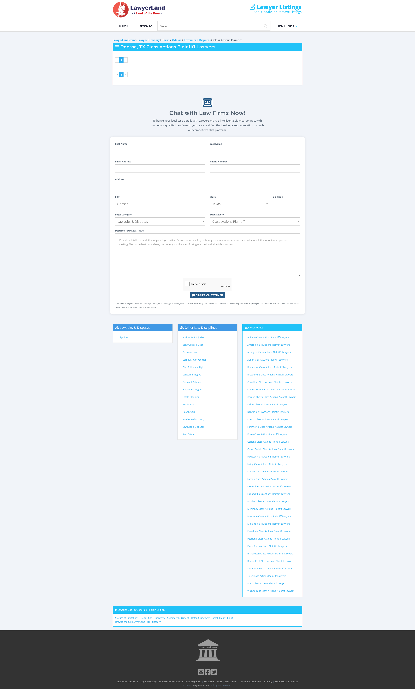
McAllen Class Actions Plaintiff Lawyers (268, 501)
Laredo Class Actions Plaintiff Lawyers (267, 479)
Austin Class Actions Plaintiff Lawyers (267, 359)
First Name (121, 143)
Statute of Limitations (126, 617)
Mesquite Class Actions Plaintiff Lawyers (269, 516)
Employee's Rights (192, 389)
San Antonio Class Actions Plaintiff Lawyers (270, 568)
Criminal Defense (192, 382)
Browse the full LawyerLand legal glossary (138, 621)
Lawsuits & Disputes (197, 40)
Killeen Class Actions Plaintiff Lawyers (267, 471)
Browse (145, 26)
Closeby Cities (255, 327)
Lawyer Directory (149, 40)
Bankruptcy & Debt (193, 344)
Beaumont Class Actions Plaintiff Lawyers (269, 367)
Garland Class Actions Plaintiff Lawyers (268, 441)
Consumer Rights (192, 374)
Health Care (189, 411)
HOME (123, 26)
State (213, 196)
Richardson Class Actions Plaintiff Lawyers (270, 553)
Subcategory (217, 214)
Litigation (123, 337)
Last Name (216, 143)
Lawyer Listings (278, 7)
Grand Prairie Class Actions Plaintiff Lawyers (271, 449)
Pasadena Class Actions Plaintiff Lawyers (269, 531)
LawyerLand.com (124, 40)
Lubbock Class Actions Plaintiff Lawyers (268, 493)
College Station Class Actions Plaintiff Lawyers (272, 389)
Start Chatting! (209, 295)
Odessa (177, 40)
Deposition (146, 617)
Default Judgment (200, 617)
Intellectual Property (194, 419)
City (117, 196)
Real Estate (189, 434)
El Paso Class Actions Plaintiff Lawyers (267, 419)
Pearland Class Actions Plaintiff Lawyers (268, 538)
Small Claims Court (223, 617)
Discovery (160, 617)
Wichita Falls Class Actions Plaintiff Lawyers (270, 590)
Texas (165, 40)
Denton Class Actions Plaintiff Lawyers (268, 411)
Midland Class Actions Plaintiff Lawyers (268, 523)
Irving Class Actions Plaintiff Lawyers (267, 464)
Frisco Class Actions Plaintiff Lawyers (267, 434)
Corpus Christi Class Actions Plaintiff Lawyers (271, 396)
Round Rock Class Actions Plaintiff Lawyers (270, 561)
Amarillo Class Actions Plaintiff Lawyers (268, 344)
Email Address (123, 161)
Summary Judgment (178, 617)
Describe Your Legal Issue (129, 230)
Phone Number (218, 161)
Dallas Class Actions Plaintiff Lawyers (267, 404)
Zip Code (278, 196)
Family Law (188, 404)
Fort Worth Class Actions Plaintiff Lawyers (269, 426)
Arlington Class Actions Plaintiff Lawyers (269, 352)
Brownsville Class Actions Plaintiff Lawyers (270, 374)
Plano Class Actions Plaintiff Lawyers (267, 546)
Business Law (190, 352)
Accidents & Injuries (193, 337)
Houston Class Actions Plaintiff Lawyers (268, 456)
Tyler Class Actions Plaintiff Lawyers (266, 575)
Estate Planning (191, 396)
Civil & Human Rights (194, 367)
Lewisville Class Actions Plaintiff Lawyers (269, 486)
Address (119, 179)
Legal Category (123, 214)
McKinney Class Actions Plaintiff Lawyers (269, 508)
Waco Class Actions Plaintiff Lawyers (267, 583)
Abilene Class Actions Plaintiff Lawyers (268, 337)
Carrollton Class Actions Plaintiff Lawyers (269, 382)
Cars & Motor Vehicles (194, 359)
